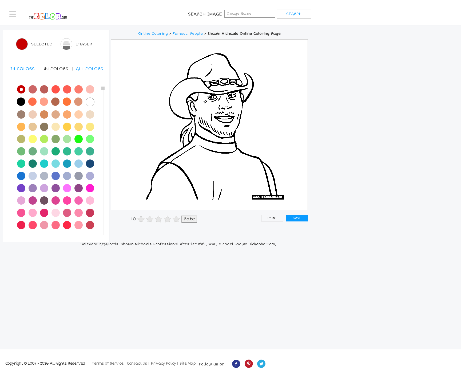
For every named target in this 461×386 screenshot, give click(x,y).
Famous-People (188, 34)
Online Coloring (153, 34)
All (89, 69)
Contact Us (137, 363)
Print (272, 218)
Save (297, 218)
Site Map (188, 363)
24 (22, 69)
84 (56, 69)
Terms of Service (107, 363)
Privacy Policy (163, 363)
